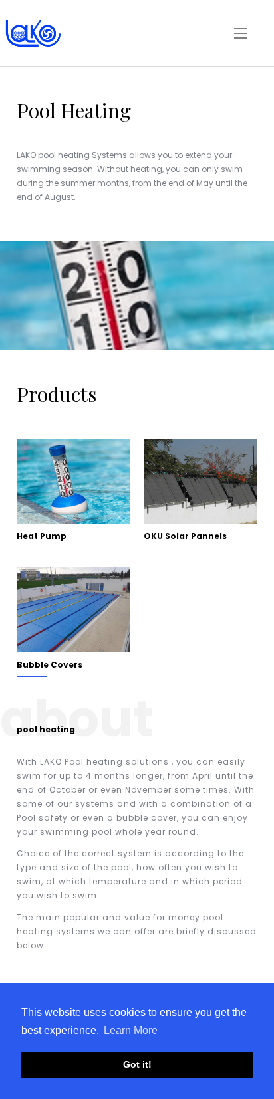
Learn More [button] (131, 1030)
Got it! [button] (137, 1064)
